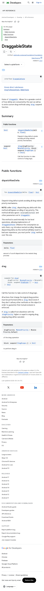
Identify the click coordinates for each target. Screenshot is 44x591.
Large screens (6, 454)
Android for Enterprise (9, 402)
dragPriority (7, 314)
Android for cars (7, 465)
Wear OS (5, 458)
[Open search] (28, 2)
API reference (9, 11)
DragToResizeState (12, 90)
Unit (6, 130)
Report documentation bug (11, 533)
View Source (36, 58)
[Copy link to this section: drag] (8, 266)
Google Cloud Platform (10, 564)
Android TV (5, 468)
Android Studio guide (9, 507)
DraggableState (19, 79)
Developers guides (8, 510)
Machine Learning (8, 432)
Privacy (4, 442)
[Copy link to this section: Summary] (15, 116)
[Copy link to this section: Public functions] (24, 171)
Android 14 (5, 488)
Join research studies (9, 540)
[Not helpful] (18, 21)
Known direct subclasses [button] (16, 88)
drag (32, 105)
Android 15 (5, 484)
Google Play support (8, 536)
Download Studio (7, 517)
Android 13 (5, 491)
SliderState (24, 90)
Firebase (5, 560)
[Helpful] (15, 21)
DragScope (29, 150)
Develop (19, 17)
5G (3, 445)
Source (4, 409)
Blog (3, 416)
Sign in (38, 3)
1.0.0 (40, 61)
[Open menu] (3, 2)
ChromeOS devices (8, 461)
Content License (23, 372)
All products (6, 567)
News (3, 412)
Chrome (4, 557)
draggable (13, 99)
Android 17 (5, 477)
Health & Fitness (7, 435)
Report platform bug (8, 530)
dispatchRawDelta (25, 130)
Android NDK (6, 521)
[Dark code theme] (41, 76)
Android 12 (5, 494)
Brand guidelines (22, 575)
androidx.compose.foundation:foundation (28, 55)
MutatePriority (24, 148)
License (11, 575)
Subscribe (29, 580)
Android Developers (8, 17)
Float (22, 132)
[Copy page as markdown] (11, 52)
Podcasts (5, 419)
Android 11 (5, 498)
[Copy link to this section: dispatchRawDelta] (21, 180)
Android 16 (5, 481)
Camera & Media (7, 439)
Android (4, 399)
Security (4, 406)
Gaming (4, 428)
